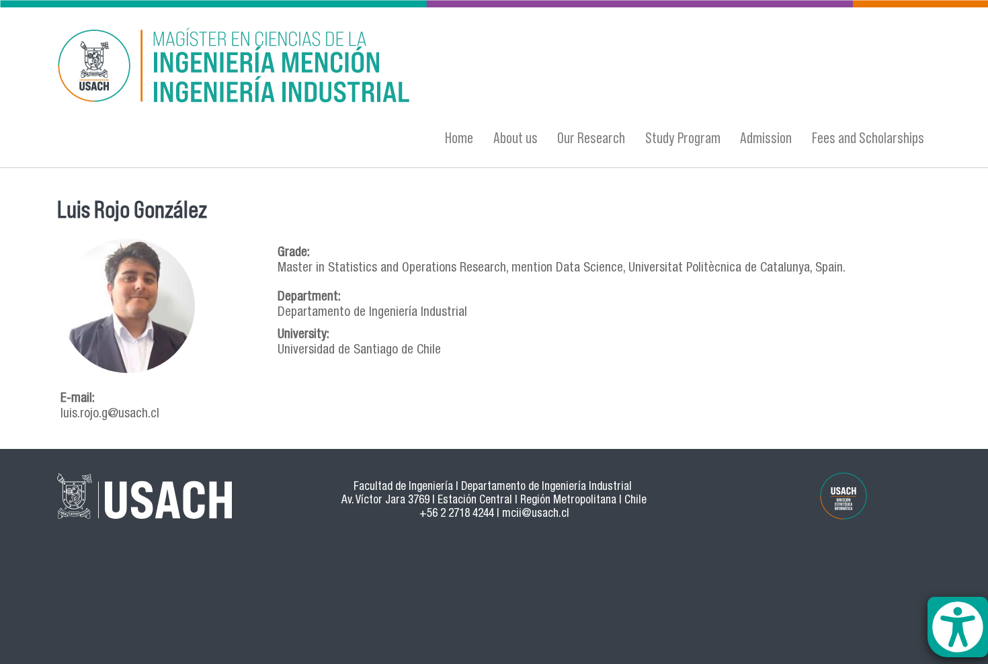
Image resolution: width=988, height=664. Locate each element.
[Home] (363, 67)
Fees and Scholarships (868, 137)
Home (459, 137)
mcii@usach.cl (535, 514)
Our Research (591, 137)
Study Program (683, 137)
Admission (766, 137)
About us (515, 137)
